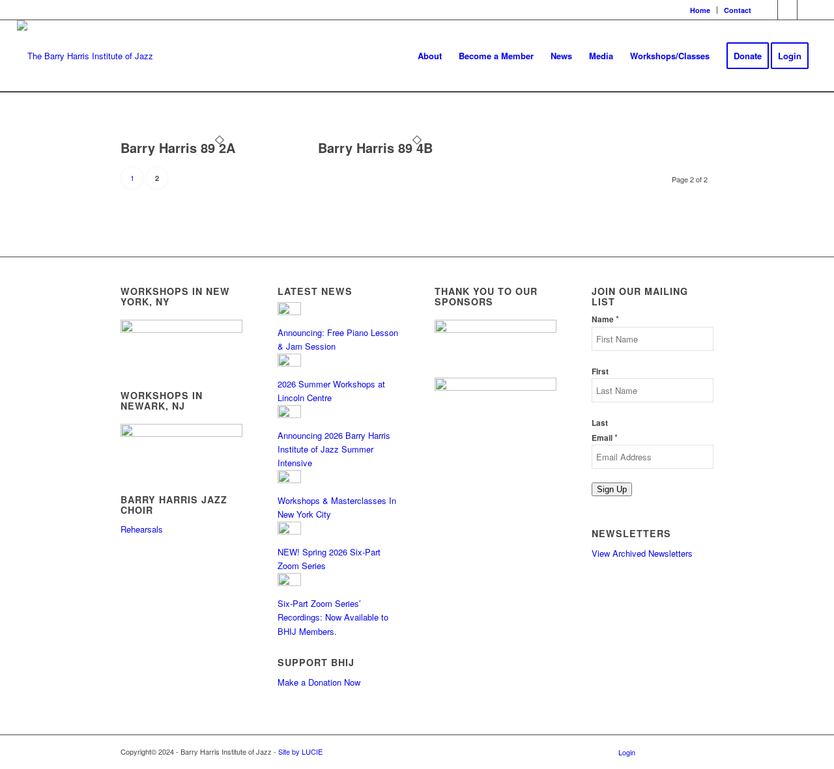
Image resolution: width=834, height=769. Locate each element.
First (600, 371)
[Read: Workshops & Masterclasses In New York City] (289, 479)
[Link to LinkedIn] (807, 10)
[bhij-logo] (85, 56)
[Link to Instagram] (787, 10)
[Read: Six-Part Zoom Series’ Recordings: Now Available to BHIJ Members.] (289, 582)
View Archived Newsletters (642, 553)
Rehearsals (142, 529)
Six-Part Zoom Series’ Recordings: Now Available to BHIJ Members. (333, 617)
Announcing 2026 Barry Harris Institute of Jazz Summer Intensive (334, 449)
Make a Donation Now (319, 682)
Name (605, 319)
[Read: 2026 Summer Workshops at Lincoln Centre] (289, 363)
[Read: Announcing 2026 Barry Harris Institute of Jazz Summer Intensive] (289, 414)
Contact (737, 10)
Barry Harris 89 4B (375, 147)
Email (605, 437)
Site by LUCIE (300, 751)
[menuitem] (700, 10)
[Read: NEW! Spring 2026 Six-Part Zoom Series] (289, 531)
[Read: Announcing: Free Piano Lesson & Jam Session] (289, 311)
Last (600, 422)
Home (700, 10)
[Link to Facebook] (767, 10)
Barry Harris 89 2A (178, 147)
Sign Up (612, 489)
